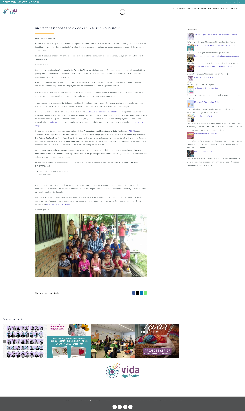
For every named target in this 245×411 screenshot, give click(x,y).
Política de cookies (106, 400)
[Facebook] (134, 293)
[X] (138, 293)
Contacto (149, 400)
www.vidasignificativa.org (81, 400)
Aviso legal (95, 400)
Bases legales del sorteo (137, 400)
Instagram (50, 204)
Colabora (156, 400)
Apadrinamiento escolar (95, 112)
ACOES (132, 131)
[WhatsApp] (145, 293)
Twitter (67, 204)
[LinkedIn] (141, 293)
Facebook (59, 204)
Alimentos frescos (114, 112)
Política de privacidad (120, 400)
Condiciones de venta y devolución (172, 400)
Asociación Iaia (52, 122)
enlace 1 (6, 389)
